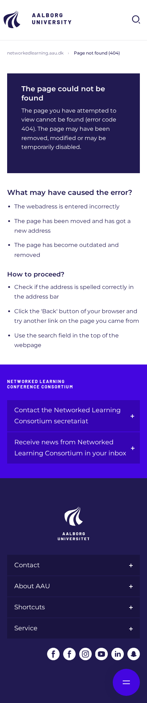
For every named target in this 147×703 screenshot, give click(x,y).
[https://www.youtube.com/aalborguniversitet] (101, 654)
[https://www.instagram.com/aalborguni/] (85, 654)
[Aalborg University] (39, 19)
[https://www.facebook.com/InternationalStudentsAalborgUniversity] (69, 654)
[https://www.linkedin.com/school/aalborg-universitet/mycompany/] (117, 654)
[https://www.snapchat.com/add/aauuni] (133, 654)
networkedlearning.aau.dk (35, 53)
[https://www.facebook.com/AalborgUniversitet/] (53, 654)
